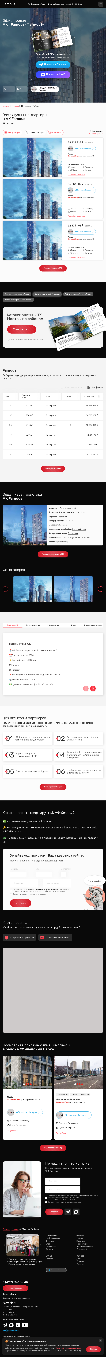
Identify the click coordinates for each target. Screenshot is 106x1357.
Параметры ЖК (12, 625)
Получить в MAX (55, 74)
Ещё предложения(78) (53, 268)
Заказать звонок (16, 1288)
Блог (48, 1244)
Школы (73, 625)
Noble (10, 1097)
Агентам (23, 89)
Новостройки (83, 1244)
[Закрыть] (100, 1340)
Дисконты (56, 132)
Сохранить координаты (22, 938)
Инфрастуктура (53, 625)
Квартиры (81, 1241)
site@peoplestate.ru (11, 1330)
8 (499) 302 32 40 (15, 1282)
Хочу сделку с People (53, 787)
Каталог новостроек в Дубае (17, 294)
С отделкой (66, 869)
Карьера (49, 1249)
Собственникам (53, 1238)
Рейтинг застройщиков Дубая (78, 294)
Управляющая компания (93, 625)
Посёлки (80, 1261)
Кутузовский (73, 533)
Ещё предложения (53, 469)
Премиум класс (63, 1094)
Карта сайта (51, 1247)
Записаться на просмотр (58, 938)
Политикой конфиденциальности (69, 1348)
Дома (79, 1259)
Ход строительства (33, 625)
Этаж (38, 869)
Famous (71, 154)
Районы (80, 1238)
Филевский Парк (38, 4)
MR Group (64, 542)
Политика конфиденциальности (16, 1337)
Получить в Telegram (55, 64)
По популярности (96, 134)
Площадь (14, 869)
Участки (80, 1264)
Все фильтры (14, 132)
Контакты (50, 1241)
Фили (80, 4)
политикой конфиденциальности (47, 889)
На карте (10, 89)
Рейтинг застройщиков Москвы (18, 299)
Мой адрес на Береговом (68, 1100)
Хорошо (93, 1349)
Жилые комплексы (85, 1247)
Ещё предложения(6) (53, 1148)
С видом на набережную (80, 1094)
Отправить (54, 1212)
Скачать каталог (21, 329)
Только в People (37, 132)
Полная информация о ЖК (53, 554)
